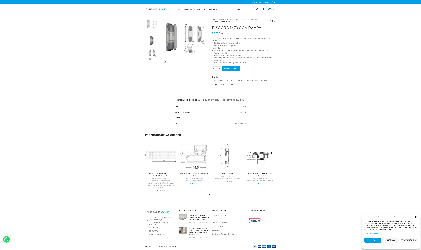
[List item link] (160, 228)
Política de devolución (219, 223)
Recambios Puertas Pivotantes (257, 80)
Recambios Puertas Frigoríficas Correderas (160, 183)
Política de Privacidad (388, 245)
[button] (417, 217)
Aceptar (372, 240)
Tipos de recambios (233, 19)
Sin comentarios (202, 222)
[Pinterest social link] (226, 84)
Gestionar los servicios (372, 233)
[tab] (188, 99)
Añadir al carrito (231, 68)
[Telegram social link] (232, 84)
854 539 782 (256, 2)
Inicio (214, 19)
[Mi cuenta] (263, 9)
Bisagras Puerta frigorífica (249, 19)
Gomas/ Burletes (157, 178)
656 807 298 (265, 2)
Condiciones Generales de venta (223, 234)
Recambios (221, 19)
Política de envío (217, 219)
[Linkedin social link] (274, 2)
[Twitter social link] (223, 84)
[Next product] (275, 21)
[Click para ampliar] (164, 62)
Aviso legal (398, 245)
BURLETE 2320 (227, 173)
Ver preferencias (409, 240)
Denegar (391, 240)
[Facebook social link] (272, 2)
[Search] (257, 9)
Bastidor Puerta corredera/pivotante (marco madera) (160, 186)
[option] (152, 25)
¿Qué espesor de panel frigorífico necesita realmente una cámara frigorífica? (199, 217)
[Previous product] (270, 21)
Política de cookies (218, 226)
